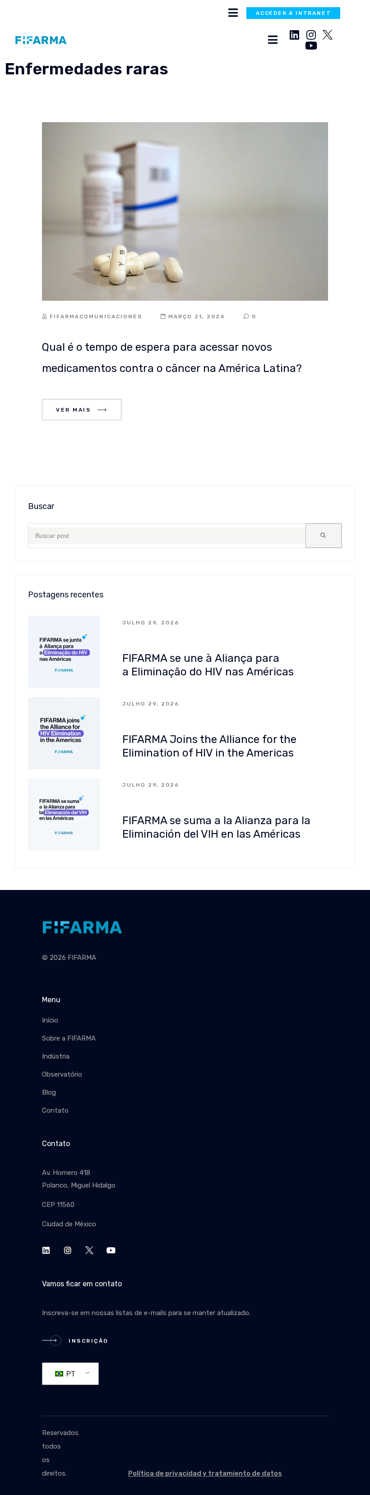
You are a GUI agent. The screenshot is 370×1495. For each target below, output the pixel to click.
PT (70, 1374)
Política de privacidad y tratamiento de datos (205, 1473)
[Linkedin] (294, 34)
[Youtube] (310, 45)
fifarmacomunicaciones (96, 316)
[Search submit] (323, 535)
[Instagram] (310, 34)
